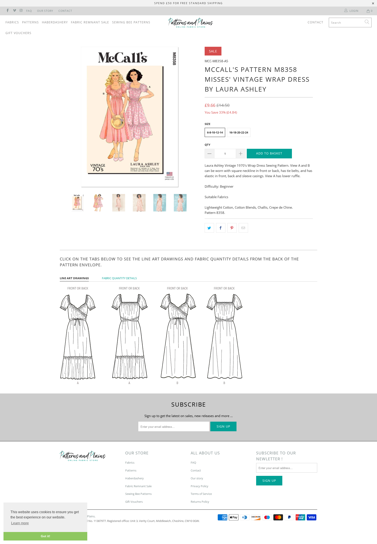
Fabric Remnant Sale (90, 22)
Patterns (30, 22)
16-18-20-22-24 (238, 132)
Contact (65, 11)
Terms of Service (201, 494)
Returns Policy (200, 502)
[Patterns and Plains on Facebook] (7, 11)
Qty (207, 145)
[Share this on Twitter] (209, 228)
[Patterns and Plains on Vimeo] (14, 11)
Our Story (45, 11)
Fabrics (12, 22)
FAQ (29, 11)
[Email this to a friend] (243, 228)
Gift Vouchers (18, 33)
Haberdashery (55, 22)
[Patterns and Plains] (191, 22)
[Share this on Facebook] (220, 228)
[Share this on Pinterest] (232, 228)
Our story (197, 478)
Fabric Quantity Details (119, 278)
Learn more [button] (20, 523)
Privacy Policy (199, 486)
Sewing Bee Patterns (131, 22)
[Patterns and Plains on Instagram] (21, 11)
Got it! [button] (45, 536)
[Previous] (67, 117)
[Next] (192, 117)
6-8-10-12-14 (215, 132)
